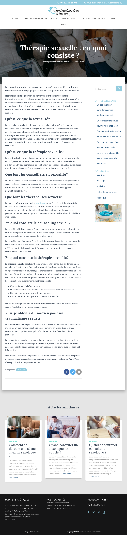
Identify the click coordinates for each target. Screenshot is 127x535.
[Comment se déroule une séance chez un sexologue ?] (23, 427)
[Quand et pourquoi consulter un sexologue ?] (103, 427)
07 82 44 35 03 (68, 2)
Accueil (15, 19)
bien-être (101, 175)
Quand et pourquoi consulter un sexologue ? (103, 448)
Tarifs (112, 19)
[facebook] (90, 512)
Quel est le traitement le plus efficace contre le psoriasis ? (108, 158)
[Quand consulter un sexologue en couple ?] (63, 427)
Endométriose (69, 19)
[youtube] (105, 512)
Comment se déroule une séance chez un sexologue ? (23, 450)
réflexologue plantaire (107, 192)
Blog (63, 25)
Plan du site (34, 532)
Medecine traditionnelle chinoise (40, 19)
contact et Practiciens (92, 19)
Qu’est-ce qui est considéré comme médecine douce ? (105, 109)
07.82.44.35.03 (97, 505)
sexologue (40, 203)
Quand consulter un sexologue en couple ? (63, 448)
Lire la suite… (15, 477)
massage (101, 180)
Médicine (101, 186)
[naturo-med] (100, 512)
